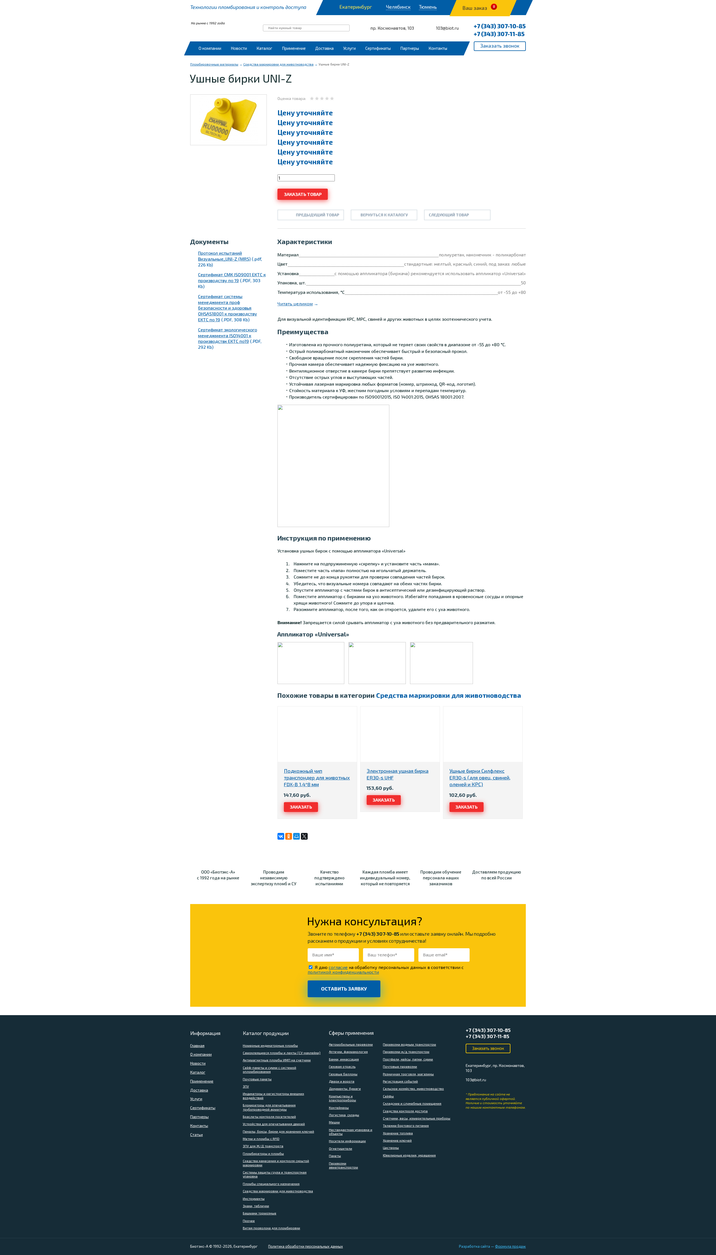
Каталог (264, 48)
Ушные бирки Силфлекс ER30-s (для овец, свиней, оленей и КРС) (479, 778)
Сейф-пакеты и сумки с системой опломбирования (269, 1069)
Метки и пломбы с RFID (261, 1139)
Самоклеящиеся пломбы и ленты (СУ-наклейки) (282, 1053)
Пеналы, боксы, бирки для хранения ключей (278, 1131)
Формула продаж (510, 1246)
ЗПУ (246, 1086)
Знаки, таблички (256, 1206)
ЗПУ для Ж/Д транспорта (263, 1146)
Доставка (324, 48)
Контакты (437, 48)
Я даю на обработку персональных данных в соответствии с (386, 969)
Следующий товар (449, 214)
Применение (294, 48)
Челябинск (398, 7)
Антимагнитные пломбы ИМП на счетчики (277, 1060)
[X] (304, 836)
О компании (210, 48)
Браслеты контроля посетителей (269, 1116)
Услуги (349, 48)
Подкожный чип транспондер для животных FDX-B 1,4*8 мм (317, 778)
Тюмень (428, 7)
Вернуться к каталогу (384, 214)
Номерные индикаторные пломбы (270, 1045)
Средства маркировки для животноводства (278, 64)
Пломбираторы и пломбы (263, 1153)
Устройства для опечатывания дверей (274, 1124)
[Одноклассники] (288, 836)
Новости (239, 48)
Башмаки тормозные (259, 1213)
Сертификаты (378, 48)
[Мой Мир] (296, 836)
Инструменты (254, 1198)
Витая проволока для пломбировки (271, 1228)
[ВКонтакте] (280, 836)
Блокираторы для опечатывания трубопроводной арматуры (269, 1107)
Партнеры (409, 48)
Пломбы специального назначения (271, 1184)
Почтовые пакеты (257, 1079)
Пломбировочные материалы (214, 64)
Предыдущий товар (317, 214)
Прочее (249, 1221)
